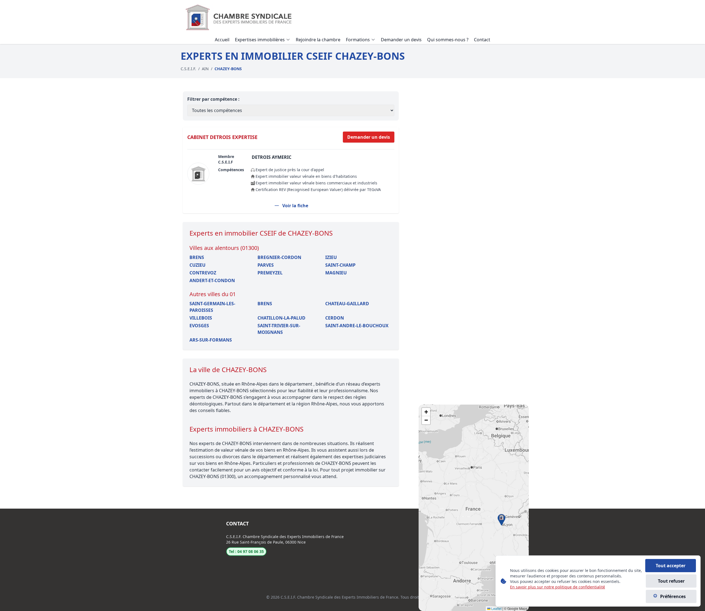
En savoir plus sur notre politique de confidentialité (557, 587)
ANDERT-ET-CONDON (212, 280)
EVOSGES (199, 326)
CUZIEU (197, 265)
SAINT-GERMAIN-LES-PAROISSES (212, 307)
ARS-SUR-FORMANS (210, 340)
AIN (205, 68)
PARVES (265, 265)
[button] (501, 520)
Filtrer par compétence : (213, 99)
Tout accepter (670, 566)
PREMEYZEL (270, 273)
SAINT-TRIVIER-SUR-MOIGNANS (278, 329)
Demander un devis (368, 137)
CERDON (334, 318)
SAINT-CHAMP (340, 265)
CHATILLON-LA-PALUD (281, 318)
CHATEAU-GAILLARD (347, 304)
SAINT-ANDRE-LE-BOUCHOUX (357, 326)
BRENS (196, 257)
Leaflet (495, 608)
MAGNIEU (336, 273)
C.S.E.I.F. (188, 68)
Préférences (673, 596)
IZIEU (331, 257)
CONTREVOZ (202, 273)
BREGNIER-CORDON (279, 257)
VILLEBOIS (200, 318)
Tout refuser (671, 581)
